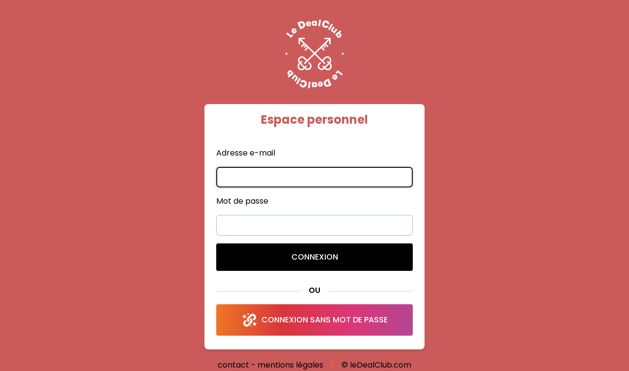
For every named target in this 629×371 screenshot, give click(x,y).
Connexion (314, 257)
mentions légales (290, 365)
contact (233, 365)
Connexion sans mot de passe (324, 319)
